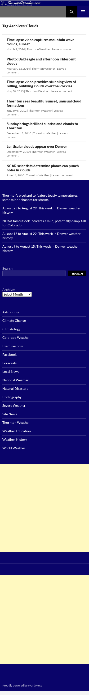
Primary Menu (83, 11)
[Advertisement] (44, 508)
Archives (8, 290)
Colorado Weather (16, 337)
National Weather (15, 380)
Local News (10, 371)
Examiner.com (12, 346)
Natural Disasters (15, 388)
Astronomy (10, 312)
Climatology (11, 329)
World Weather (13, 448)
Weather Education (16, 431)
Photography (12, 397)
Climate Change (14, 320)
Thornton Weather (38, 49)
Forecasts (9, 363)
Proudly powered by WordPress (22, 685)
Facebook (9, 354)
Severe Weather (14, 405)
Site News (9, 414)
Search (7, 268)
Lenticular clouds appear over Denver (37, 146)
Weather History (14, 439)
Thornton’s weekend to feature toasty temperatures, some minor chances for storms (40, 197)
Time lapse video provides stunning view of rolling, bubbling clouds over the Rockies (41, 84)
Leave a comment (62, 49)
